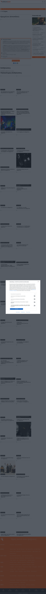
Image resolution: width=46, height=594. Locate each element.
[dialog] (23, 297)
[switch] (34, 296)
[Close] (38, 282)
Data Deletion (18, 312)
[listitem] (23, 294)
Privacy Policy (28, 312)
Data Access (23, 312)
